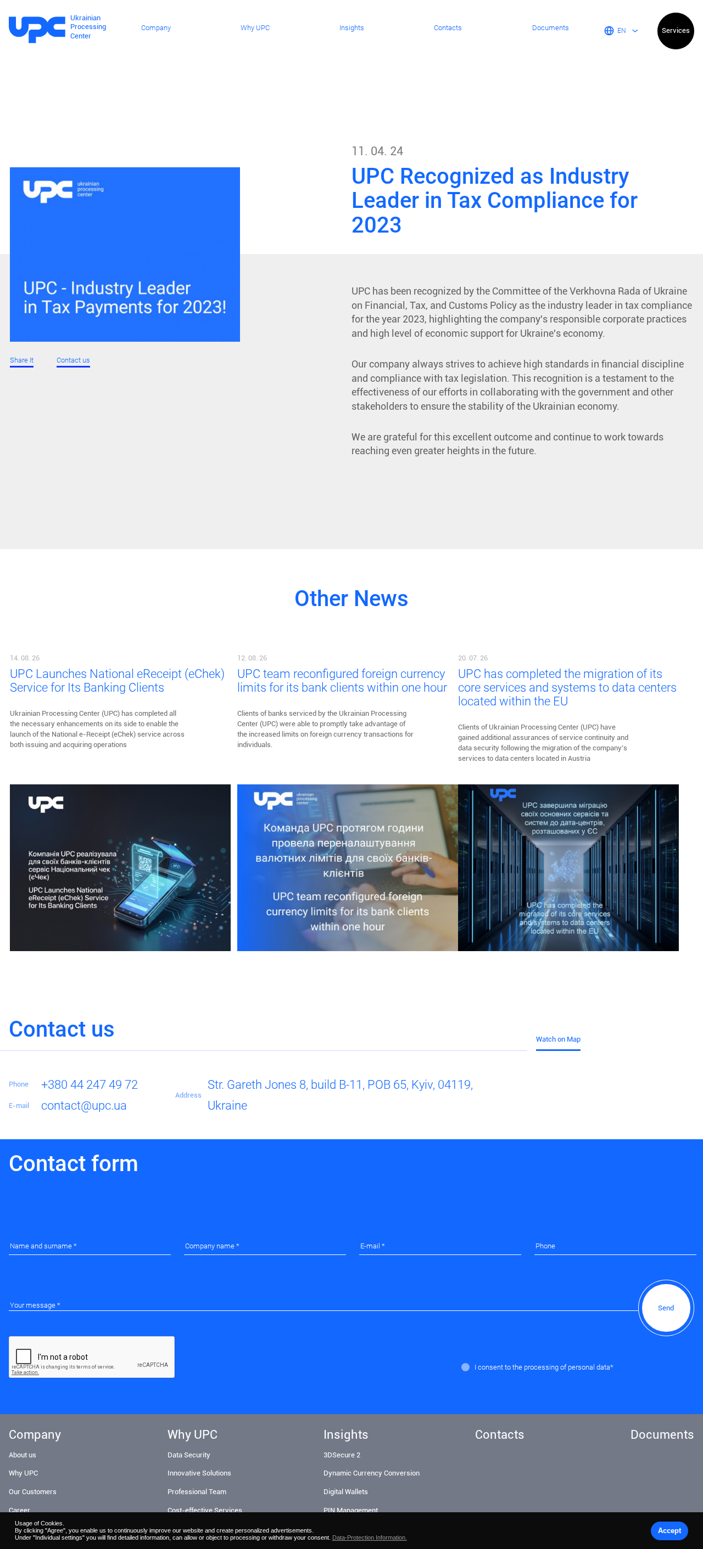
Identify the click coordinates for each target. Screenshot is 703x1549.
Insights (351, 28)
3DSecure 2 (341, 1455)
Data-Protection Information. (369, 1537)
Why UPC (255, 28)
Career (19, 1510)
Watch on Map (558, 1039)
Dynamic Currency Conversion (371, 1473)
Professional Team (197, 1492)
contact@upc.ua (84, 1105)
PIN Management (350, 1510)
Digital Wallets (345, 1492)
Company (156, 28)
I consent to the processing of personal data (542, 1367)
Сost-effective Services (205, 1510)
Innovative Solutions (199, 1473)
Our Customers (33, 1492)
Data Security (189, 1455)
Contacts (448, 28)
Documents (550, 28)
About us (22, 1455)
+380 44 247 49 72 (89, 1084)
